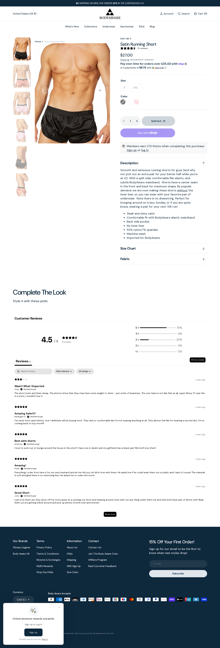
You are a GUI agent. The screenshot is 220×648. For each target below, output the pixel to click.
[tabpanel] (110, 444)
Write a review (197, 360)
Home (38, 41)
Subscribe (178, 573)
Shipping (124, 59)
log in (144, 150)
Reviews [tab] (23, 361)
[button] (166, 13)
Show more (110, 514)
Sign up (132, 150)
